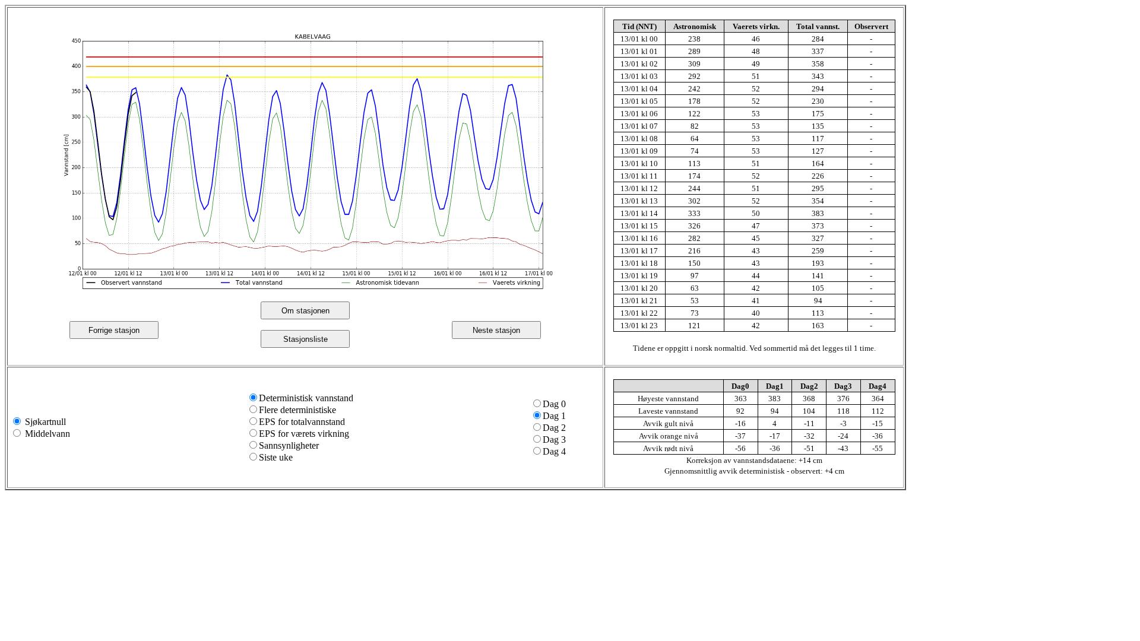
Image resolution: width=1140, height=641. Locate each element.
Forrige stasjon (114, 330)
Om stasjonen (305, 310)
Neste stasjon (496, 330)
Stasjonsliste (305, 339)
